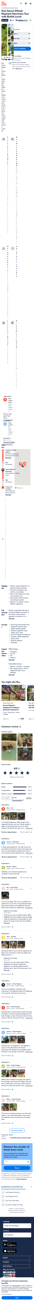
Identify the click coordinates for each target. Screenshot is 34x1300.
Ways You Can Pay (9, 1270)
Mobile (5, 1240)
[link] (13, 703)
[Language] (25, 3)
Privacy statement (22, 1179)
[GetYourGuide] (4, 3)
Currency (6, 1231)
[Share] (31, 20)
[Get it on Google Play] (10, 1244)
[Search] (21, 3)
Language (6, 1221)
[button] (4, 42)
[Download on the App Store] (10, 1251)
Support (5, 1257)
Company (6, 1262)
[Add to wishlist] (23, 686)
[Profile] (31, 4)
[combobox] (18, 800)
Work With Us (7, 1266)
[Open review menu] (31, 809)
